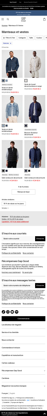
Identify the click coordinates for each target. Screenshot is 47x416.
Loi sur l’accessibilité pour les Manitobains (15, 408)
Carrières (5, 378)
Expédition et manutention (12, 355)
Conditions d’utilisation (38, 400)
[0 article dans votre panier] (44, 19)
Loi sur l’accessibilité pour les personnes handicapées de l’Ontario (22, 406)
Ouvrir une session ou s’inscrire (21, 8)
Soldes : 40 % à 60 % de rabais (12, 219)
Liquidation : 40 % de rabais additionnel (15, 222)
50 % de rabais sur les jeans (14, 204)
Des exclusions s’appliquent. (22, 14)
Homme (4, 25)
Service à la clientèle (10, 332)
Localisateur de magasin (11, 325)
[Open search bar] (8, 19)
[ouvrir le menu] (2, 19)
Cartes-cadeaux (8, 363)
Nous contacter (28, 253)
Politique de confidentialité (11, 253)
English (12, 393)
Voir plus (4, 208)
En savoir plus (27, 272)
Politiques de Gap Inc (35, 408)
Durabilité (6, 402)
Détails (31, 8)
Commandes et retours (11, 348)
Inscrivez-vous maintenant (11, 272)
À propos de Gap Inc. (17, 402)
